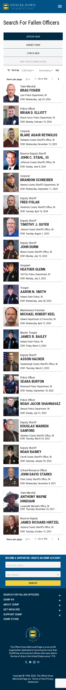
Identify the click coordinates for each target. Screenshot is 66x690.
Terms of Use (38, 679)
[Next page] (58, 79)
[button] (33, 595)
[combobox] (29, 70)
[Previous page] (52, 79)
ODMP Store (11, 619)
